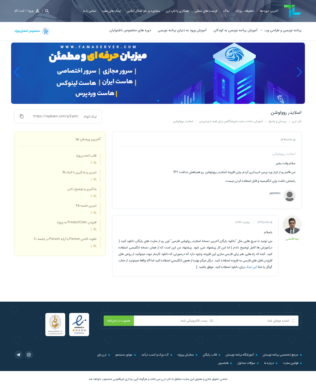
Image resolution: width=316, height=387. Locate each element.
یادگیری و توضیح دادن (82, 189)
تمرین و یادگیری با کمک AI (79, 172)
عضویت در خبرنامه (118, 320)
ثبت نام (19, 10)
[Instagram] (29, 355)
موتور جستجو (123, 354)
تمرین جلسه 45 (86, 205)
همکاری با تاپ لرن (177, 10)
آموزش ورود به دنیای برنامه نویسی (182, 30)
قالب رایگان (210, 354)
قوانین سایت (290, 363)
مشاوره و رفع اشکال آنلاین (143, 10)
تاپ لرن (166, 379)
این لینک (251, 266)
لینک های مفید (111, 10)
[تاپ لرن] (292, 11)
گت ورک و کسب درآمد (155, 354)
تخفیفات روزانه (244, 10)
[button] (45, 11)
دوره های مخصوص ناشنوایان (130, 30)
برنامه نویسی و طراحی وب (282, 30)
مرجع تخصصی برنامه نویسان (280, 354)
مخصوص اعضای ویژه (27, 30)
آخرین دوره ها (269, 10)
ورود (31, 10)
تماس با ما (89, 10)
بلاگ (226, 10)
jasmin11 (275, 193)
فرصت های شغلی (206, 10)
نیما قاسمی (292, 238)
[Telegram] (19, 355)
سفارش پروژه (186, 354)
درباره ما (269, 363)
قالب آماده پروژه (86, 155)
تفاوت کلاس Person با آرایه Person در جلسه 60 (65, 238)
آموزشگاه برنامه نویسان (240, 354)
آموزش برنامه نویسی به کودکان (235, 30)
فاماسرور (223, 363)
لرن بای (101, 354)
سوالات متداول (246, 363)
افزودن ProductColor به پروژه (76, 222)
